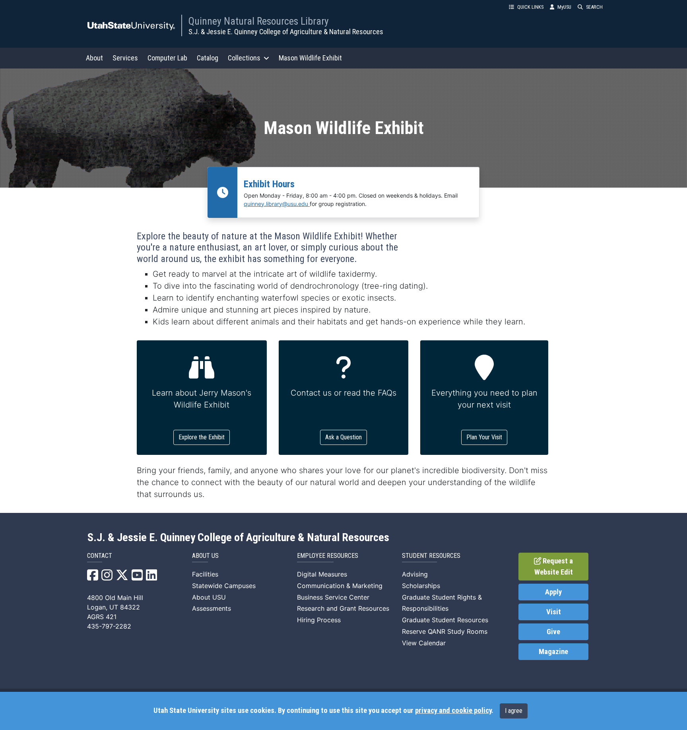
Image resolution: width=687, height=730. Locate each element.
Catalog (207, 58)
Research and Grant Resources (343, 608)
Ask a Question (343, 437)
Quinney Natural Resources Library (258, 21)
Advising (415, 574)
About (94, 58)
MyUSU (564, 7)
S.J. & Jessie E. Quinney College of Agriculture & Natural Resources (285, 31)
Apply (553, 592)
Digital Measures (322, 574)
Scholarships (421, 586)
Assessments (211, 608)
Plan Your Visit (484, 437)
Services (125, 58)
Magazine (553, 651)
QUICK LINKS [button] (530, 7)
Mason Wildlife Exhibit (310, 58)
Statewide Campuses (224, 586)
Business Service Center (333, 597)
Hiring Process (319, 620)
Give (553, 631)
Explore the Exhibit (202, 437)
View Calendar (424, 643)
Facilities (205, 574)
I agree (513, 710)
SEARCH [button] (594, 7)
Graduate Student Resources (445, 620)
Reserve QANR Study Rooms (444, 631)
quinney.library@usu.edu (277, 203)
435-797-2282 (109, 626)
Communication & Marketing (339, 586)
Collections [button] (244, 58)
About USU (209, 597)
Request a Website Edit (553, 567)
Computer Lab (167, 58)
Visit (553, 612)
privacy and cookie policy (453, 710)
